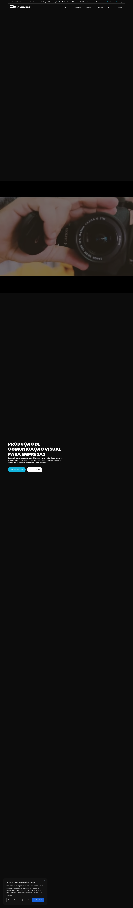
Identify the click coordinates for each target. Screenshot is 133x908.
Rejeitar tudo (25, 900)
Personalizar (12, 900)
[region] (25, 891)
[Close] (45, 881)
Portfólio (89, 7)
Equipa (67, 7)
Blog (109, 7)
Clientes (100, 7)
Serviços (78, 7)
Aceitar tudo (38, 900)
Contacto (119, 7)
